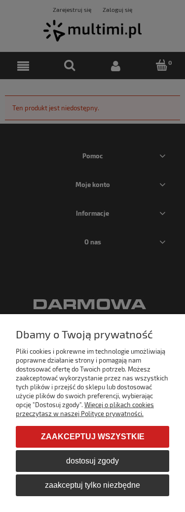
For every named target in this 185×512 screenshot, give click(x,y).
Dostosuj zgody (92, 461)
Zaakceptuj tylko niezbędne (92, 485)
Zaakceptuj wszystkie (93, 436)
